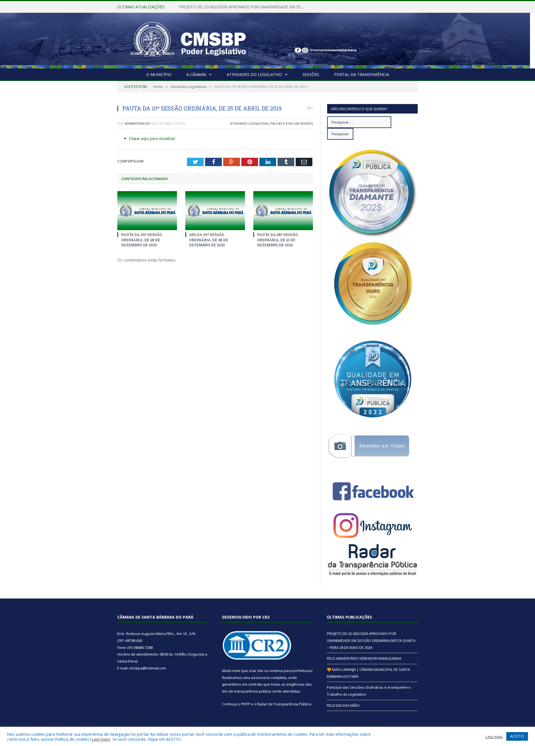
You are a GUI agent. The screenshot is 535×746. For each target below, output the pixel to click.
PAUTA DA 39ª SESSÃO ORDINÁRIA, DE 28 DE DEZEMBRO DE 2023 (141, 239)
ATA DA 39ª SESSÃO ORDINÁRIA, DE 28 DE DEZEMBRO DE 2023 (208, 239)
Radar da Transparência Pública (284, 703)
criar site (256, 670)
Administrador (137, 123)
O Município (158, 74)
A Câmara (196, 74)
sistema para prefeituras (290, 670)
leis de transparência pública (246, 691)
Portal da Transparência (361, 74)
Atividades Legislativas (249, 123)
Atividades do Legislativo (254, 74)
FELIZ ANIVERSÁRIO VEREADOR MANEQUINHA (222, 6)
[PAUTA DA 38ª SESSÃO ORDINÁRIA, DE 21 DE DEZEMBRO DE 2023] (283, 210)
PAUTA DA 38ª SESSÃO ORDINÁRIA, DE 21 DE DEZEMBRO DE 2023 (277, 239)
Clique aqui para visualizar (152, 138)
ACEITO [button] (517, 736)
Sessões (311, 74)
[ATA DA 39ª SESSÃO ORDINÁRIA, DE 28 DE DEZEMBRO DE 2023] (215, 210)
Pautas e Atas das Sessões (291, 123)
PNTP (245, 703)
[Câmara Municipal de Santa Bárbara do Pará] (188, 39)
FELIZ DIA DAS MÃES (343, 705)
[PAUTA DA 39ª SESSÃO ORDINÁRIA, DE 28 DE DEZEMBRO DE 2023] (147, 210)
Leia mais (100, 739)
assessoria (260, 677)
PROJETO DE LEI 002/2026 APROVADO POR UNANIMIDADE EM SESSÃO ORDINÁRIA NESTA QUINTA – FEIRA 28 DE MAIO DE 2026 (371, 640)
